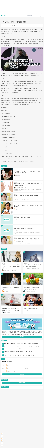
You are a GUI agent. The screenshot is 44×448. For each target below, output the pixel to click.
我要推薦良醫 (22, 382)
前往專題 (22, 336)
